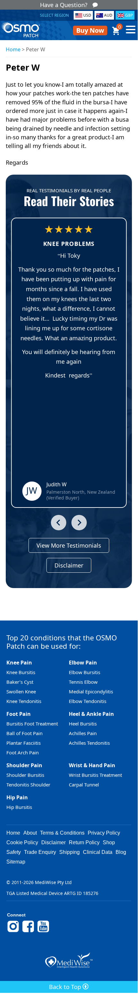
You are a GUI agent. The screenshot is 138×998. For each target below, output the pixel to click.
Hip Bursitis (19, 807)
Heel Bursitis (83, 723)
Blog (121, 852)
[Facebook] (28, 931)
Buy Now (90, 30)
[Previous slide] (58, 522)
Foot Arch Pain (22, 752)
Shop (109, 842)
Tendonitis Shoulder (28, 784)
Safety (13, 852)
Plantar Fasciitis (23, 743)
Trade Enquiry (40, 852)
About (30, 833)
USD (87, 15)
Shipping (69, 852)
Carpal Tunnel (84, 784)
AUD (108, 15)
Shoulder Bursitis (25, 775)
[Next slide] (79, 522)
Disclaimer (68, 565)
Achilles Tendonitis (89, 743)
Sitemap (15, 861)
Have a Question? (63, 5)
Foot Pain (18, 713)
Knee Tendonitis (23, 701)
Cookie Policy (22, 842)
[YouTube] (43, 931)
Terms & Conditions (62, 833)
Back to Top (66, 987)
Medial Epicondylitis (91, 691)
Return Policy (84, 842)
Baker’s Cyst (19, 682)
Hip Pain (17, 797)
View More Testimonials (69, 545)
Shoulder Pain (24, 765)
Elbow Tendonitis (87, 701)
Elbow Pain (83, 662)
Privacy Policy (104, 833)
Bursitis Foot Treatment (32, 723)
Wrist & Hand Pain (92, 765)
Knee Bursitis (20, 672)
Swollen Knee (21, 691)
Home (13, 49)
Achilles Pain (83, 733)
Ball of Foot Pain (24, 733)
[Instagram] (13, 931)
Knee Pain (19, 662)
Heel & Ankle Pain (91, 713)
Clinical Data (97, 852)
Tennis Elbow (83, 682)
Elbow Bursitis (84, 672)
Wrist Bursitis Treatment (95, 775)
